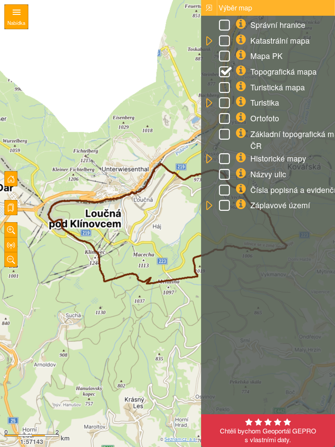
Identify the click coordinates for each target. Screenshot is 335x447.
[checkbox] (226, 26)
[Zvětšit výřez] (10, 229)
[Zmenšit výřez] (10, 259)
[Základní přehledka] (10, 178)
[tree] (268, 116)
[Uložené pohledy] (10, 207)
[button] (208, 41)
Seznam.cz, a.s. (180, 439)
